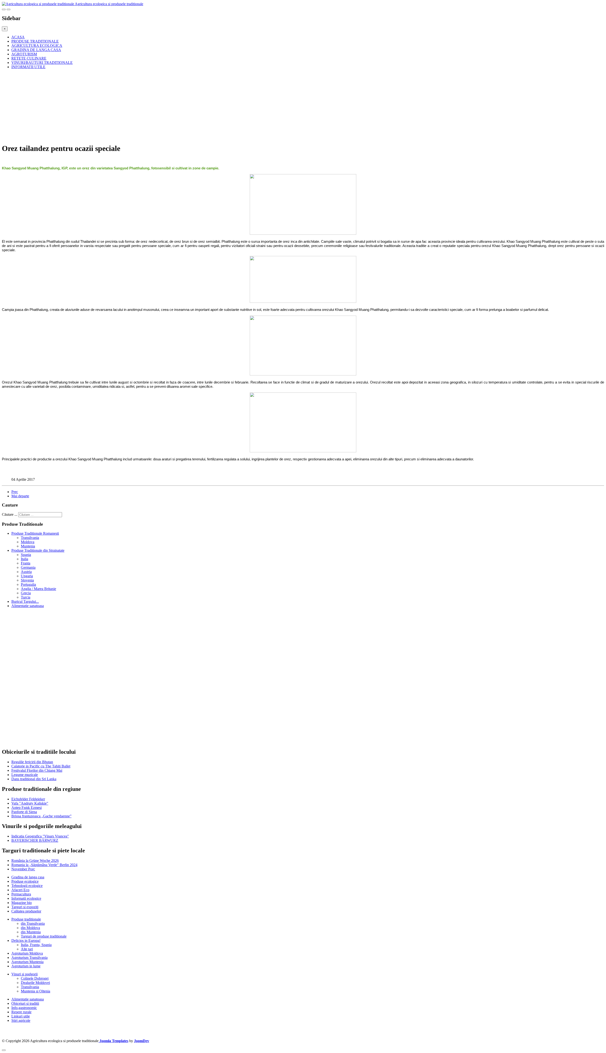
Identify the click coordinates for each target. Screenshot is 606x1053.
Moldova (27, 542)
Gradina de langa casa (27, 877)
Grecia (26, 593)
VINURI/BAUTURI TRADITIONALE (42, 63)
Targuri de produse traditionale (44, 936)
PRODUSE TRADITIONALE (35, 41)
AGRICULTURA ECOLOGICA (36, 46)
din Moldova (30, 928)
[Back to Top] (4, 1050)
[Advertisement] (144, 106)
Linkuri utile (20, 1016)
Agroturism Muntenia (27, 962)
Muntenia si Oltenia (35, 991)
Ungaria (27, 576)
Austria (26, 572)
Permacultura (21, 894)
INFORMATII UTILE (28, 67)
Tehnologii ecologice (27, 886)
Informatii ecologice (26, 898)
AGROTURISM (24, 54)
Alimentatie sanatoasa (27, 606)
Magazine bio (21, 903)
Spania (26, 555)
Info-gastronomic (24, 1008)
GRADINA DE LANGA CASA (36, 50)
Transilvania (30, 538)
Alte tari (27, 949)
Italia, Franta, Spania (36, 945)
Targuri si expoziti (24, 907)
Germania (28, 567)
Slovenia (27, 580)
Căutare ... (9, 514)
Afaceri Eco (20, 890)
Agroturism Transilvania (29, 958)
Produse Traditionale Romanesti (35, 533)
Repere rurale (21, 1012)
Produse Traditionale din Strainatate (37, 550)
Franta (25, 563)
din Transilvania (33, 923)
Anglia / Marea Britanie (38, 589)
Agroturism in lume (25, 966)
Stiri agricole (20, 1020)
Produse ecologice (25, 881)
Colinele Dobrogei (35, 978)
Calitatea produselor (26, 911)
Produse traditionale (26, 919)
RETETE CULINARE (28, 58)
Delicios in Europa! (25, 940)
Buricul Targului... (25, 601)
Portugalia (28, 584)
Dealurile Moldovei (35, 983)
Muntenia (28, 546)
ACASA (18, 37)
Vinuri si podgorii (24, 974)
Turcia (25, 597)
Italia (24, 559)
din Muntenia (31, 932)
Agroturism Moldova (27, 953)
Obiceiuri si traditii (25, 1003)
